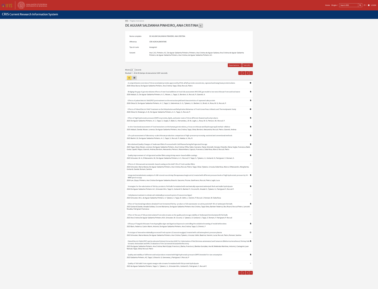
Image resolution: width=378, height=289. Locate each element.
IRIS (126, 21)
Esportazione (234, 65)
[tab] (129, 78)
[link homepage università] (32, 5)
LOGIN (373, 5)
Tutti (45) (246, 65)
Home (327, 5)
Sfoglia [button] (333, 5)
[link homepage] (7, 5)
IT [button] (364, 5)
